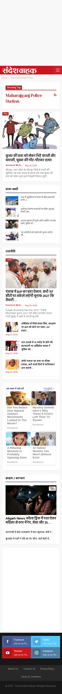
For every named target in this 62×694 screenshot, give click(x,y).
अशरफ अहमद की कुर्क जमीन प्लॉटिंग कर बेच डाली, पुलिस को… (38, 222)
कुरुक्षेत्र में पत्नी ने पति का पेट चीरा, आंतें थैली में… (28, 539)
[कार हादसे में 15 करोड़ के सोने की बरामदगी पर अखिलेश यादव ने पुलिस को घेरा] (12, 346)
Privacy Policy (47, 669)
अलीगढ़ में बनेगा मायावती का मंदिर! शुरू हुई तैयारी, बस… (37, 210)
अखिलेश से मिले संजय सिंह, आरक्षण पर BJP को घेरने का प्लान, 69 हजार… (38, 327)
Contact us (29, 669)
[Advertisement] (31, 33)
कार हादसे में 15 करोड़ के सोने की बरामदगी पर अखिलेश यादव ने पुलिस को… (37, 346)
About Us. (13, 669)
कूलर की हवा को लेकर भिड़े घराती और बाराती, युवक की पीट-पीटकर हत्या (30, 158)
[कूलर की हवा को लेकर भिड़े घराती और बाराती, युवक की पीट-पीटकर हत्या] (31, 130)
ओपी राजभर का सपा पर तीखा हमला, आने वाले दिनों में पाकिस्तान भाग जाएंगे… (38, 364)
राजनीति (9, 260)
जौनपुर (5, 113)
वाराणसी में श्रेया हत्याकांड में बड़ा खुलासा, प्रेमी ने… (29, 532)
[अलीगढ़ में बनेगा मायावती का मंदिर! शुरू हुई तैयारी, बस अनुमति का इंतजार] (12, 212)
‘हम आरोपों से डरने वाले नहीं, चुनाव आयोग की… (37, 234)
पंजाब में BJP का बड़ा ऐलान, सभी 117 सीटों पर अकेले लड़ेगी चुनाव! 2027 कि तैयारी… (30, 296)
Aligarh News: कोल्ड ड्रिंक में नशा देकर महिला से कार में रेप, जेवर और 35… (31, 521)
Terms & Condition (31, 677)
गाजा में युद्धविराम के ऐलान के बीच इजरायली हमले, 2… (38, 199)
